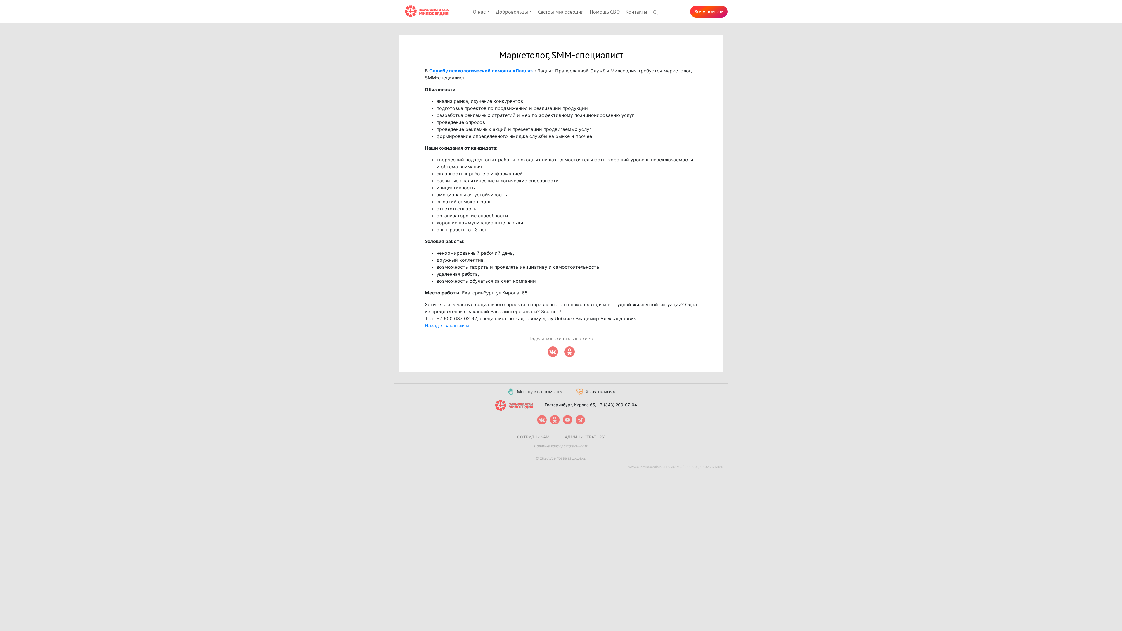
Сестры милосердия (561, 12)
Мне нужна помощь (539, 391)
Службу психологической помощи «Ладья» (481, 71)
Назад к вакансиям (447, 325)
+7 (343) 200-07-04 (617, 404)
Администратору (585, 436)
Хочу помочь (708, 11)
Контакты (636, 12)
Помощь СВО (605, 12)
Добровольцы (512, 12)
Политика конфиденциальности (561, 446)
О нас (479, 12)
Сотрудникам (533, 436)
